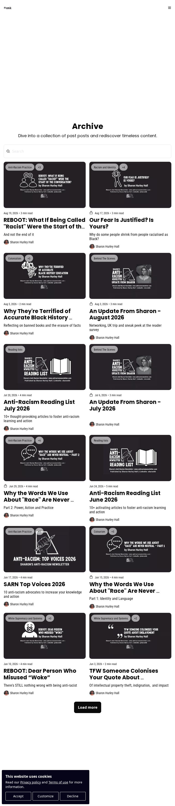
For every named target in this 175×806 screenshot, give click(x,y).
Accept (18, 796)
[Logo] (8, 8)
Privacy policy (30, 782)
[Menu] (169, 8)
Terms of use (58, 782)
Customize (46, 796)
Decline (72, 796)
